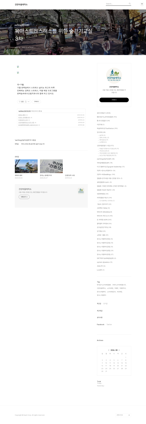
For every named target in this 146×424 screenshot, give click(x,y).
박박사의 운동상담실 (104, 212)
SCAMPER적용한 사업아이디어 (28, 125)
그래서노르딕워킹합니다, (119, 285)
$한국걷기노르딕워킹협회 (107, 117)
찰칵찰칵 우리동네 (104, 223)
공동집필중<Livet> (104, 182)
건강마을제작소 (21, 4)
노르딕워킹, (110, 288)
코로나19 (101, 266)
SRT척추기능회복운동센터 (106, 258)
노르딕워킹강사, (111, 292)
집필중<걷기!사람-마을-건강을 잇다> (109, 178)
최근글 (99, 303)
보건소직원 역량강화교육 (107, 155)
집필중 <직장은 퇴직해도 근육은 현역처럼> (111, 186)
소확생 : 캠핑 (102, 235)
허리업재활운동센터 (104, 163)
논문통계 (103, 142)
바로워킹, (119, 292)
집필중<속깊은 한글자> (106, 190)
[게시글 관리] (28, 101)
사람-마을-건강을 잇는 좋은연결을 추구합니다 (33, 192)
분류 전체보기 (104, 113)
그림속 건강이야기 (104, 204)
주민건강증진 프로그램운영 (108, 153)
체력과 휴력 (22, 115)
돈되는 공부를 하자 (24, 117)
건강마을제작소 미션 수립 (26, 122)
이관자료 (100, 124)
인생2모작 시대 (23, 120)
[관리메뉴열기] (142, 4)
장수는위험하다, (101, 292)
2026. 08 (114, 350)
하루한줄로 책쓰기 (104, 198)
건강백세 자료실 (103, 208)
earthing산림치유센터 (25, 111)
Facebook (100, 324)
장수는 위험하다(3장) (105, 247)
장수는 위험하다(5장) (105, 254)
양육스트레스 (104, 137)
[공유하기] (25, 101)
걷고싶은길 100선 (104, 227)
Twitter (109, 324)
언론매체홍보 (102, 194)
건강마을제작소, (101, 288)
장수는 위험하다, (101, 295)
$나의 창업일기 (103, 121)
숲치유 (102, 135)
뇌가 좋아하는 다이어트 (107, 201)
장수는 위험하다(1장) (105, 239)
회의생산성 (103, 140)
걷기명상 (101, 231)
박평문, (117, 288)
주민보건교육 (104, 151)
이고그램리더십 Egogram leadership (111, 167)
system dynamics (104, 262)
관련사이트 (120, 415)
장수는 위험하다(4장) (105, 250)
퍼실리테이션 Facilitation (107, 128)
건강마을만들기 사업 (105, 146)
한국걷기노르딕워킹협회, (104, 285)
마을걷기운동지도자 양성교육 (109, 148)
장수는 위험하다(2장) (105, 243)
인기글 (105, 303)
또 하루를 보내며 (104, 220)
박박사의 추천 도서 (105, 216)
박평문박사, (123, 288)
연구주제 (101, 132)
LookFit (100, 270)
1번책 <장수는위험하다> (106, 170)
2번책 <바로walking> (106, 174)
